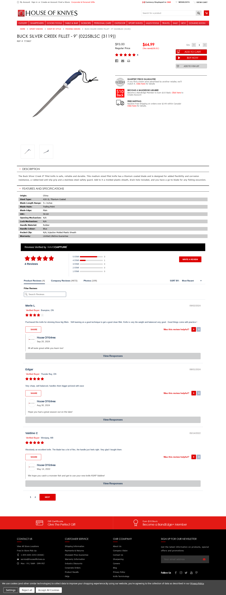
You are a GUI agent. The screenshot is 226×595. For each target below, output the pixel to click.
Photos (90, 280)
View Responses (113, 356)
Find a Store (64, 2)
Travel (166, 23)
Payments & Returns (74, 550)
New (183, 23)
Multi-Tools (152, 23)
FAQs (67, 576)
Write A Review (190, 259)
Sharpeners (37, 23)
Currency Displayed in (158, 2)
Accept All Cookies (48, 590)
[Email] (122, 60)
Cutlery (22, 23)
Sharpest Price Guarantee (76, 555)
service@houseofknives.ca (33, 559)
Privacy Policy (197, 583)
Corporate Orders (72, 568)
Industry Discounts (73, 563)
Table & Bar (71, 23)
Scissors (86, 23)
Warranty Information (75, 559)
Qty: (188, 45)
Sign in (35, 2)
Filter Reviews (30, 288)
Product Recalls (72, 572)
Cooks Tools (54, 23)
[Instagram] (181, 573)
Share (33, 329)
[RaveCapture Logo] (57, 247)
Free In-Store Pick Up (26, 550)
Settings (11, 590)
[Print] (128, 60)
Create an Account (49, 2)
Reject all (27, 590)
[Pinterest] (196, 573)
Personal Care (102, 23)
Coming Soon (197, 23)
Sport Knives (136, 23)
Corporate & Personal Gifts (83, 2)
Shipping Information (74, 546)
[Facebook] (116, 60)
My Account (25, 2)
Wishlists (184, 2)
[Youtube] (191, 573)
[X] (186, 573)
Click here (140, 84)
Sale (175, 23)
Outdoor (120, 23)
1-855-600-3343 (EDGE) (32, 555)
